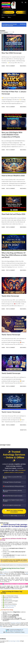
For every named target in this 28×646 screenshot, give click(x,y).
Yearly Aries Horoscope (10, 296)
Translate (10, 33)
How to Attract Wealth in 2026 (13, 175)
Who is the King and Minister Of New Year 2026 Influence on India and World (14, 255)
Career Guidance (13, 12)
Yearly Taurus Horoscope (11, 335)
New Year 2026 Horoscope (11, 53)
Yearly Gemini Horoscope (11, 373)
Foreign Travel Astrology (10, 605)
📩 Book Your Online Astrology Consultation (14, 511)
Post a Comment (10, 65)
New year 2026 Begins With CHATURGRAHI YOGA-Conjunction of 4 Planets (12, 134)
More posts (23, 429)
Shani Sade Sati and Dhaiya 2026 (13, 214)
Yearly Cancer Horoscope (11, 412)
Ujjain (1, 626)
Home (3, 17)
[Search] (22, 2)
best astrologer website (14, 641)
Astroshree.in (5, 572)
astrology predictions (16, 622)
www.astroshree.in (23, 561)
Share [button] (3, 65)
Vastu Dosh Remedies (9, 607)
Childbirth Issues (8, 599)
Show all (23, 24)
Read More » (23, 65)
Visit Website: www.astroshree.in (14, 631)
